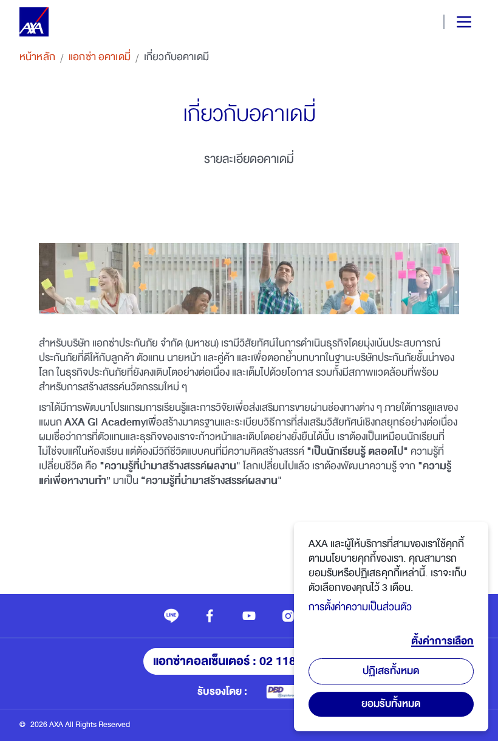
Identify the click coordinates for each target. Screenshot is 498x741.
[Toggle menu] (454, 21)
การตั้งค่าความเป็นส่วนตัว (360, 607)
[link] (171, 616)
